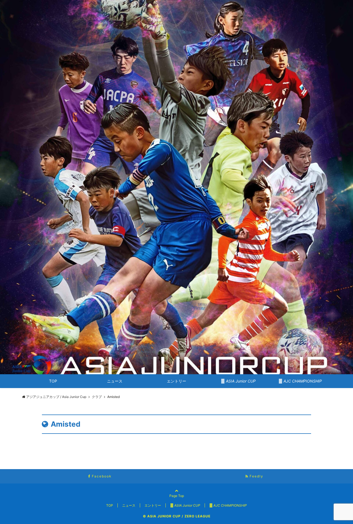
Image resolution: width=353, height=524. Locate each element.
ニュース (114, 381)
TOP (53, 381)
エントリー (176, 381)
